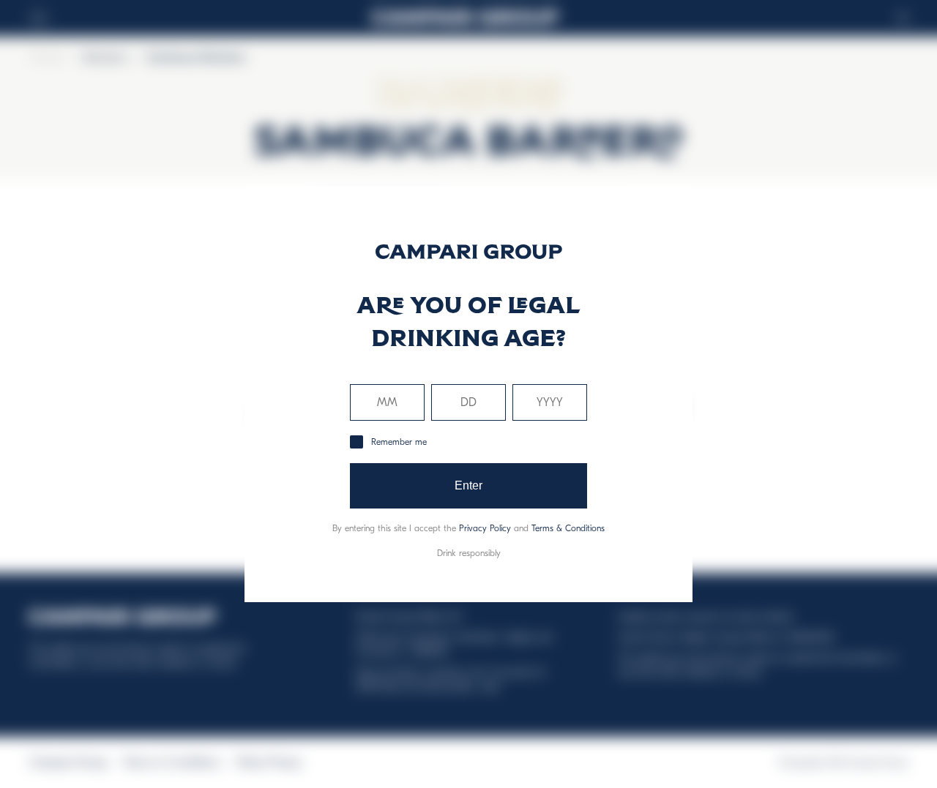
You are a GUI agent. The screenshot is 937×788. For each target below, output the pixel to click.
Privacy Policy (485, 528)
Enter (469, 485)
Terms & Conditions (568, 528)
